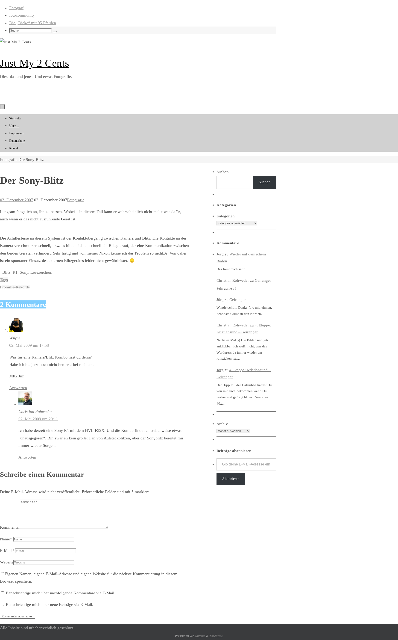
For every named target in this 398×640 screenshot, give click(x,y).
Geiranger (263, 280)
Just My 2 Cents (34, 63)
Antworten (18, 387)
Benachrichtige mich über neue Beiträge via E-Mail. (49, 604)
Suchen (265, 182)
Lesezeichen (40, 272)
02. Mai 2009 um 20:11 (38, 419)
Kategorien (226, 216)
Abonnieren (230, 479)
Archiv (222, 424)
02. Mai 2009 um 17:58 (29, 345)
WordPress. (216, 635)
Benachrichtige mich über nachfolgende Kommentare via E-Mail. (60, 593)
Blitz (6, 272)
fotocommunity (22, 15)
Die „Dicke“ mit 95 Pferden (32, 23)
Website (6, 562)
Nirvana (200, 635)
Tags (4, 279)
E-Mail (7, 550)
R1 (15, 272)
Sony (24, 272)
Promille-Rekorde (15, 287)
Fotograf (16, 8)
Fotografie (8, 159)
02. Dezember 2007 (16, 200)
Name (6, 539)
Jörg (220, 254)
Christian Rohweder (35, 411)
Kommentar (10, 527)
